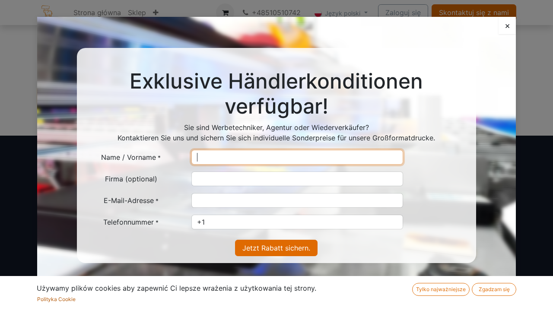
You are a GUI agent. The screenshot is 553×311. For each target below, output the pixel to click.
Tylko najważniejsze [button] (441, 289)
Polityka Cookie (56, 299)
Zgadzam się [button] (494, 289)
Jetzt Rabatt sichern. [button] (276, 248)
